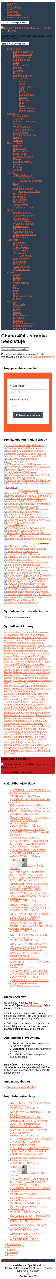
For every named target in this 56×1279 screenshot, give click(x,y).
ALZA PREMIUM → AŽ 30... (25, 1239)
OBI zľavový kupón (28, 734)
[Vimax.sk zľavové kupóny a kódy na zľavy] (45, 539)
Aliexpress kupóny (14, 640)
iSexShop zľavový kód (21, 718)
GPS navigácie (21, 250)
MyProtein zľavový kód (28, 661)
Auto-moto (12, 240)
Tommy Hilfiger (27, 108)
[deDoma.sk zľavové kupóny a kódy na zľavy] (29, 520)
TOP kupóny (13, 6)
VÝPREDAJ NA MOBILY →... (25, 1194)
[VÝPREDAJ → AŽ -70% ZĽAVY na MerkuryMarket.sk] (31, 793)
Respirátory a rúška (29, 191)
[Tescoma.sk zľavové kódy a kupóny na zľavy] (28, 480)
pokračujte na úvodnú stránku (38, 357)
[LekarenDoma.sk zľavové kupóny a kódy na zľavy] (14, 514)
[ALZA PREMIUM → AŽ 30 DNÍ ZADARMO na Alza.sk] (31, 1236)
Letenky (17, 312)
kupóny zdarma (38, 747)
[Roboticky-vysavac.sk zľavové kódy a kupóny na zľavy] (17, 475)
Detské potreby (21, 226)
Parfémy (17, 68)
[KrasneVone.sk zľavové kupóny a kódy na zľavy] (29, 539)
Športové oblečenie (23, 215)
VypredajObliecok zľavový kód (20, 704)
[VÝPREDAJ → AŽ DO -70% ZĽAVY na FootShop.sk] (31, 1200)
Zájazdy (17, 307)
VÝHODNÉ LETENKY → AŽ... (26, 1212)
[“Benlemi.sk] (37, 583)
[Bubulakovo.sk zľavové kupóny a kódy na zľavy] (29, 506)
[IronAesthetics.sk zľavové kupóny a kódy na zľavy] (38, 562)
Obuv (16, 62)
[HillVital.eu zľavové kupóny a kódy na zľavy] (11, 536)
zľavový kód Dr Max (19, 691)
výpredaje (36, 745)
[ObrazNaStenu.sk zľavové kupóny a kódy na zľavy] (28, 533)
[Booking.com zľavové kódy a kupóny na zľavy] (12, 498)
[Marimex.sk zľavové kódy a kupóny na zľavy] (29, 472)
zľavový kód (17, 750)
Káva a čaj (18, 318)
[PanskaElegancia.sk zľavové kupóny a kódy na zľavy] (40, 557)
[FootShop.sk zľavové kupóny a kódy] (12, 448)
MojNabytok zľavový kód (31, 664)
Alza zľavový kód (27, 678)
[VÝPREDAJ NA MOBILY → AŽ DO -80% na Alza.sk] (31, 1191)
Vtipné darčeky (21, 283)
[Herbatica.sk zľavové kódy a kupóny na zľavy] (12, 506)
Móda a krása (14, 49)
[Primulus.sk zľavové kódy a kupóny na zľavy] (11, 490)
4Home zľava (36, 702)
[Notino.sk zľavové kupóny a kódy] (10, 453)
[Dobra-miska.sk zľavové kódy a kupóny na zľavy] (28, 490)
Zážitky (17, 275)
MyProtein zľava (12, 683)
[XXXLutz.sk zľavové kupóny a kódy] (11, 451)
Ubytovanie (19, 304)
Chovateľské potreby (24, 323)
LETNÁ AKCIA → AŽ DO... (24, 880)
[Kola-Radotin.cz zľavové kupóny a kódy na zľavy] (14, 575)
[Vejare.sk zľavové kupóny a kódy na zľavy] (31, 496)
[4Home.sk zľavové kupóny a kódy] (37, 451)
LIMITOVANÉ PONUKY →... (25, 919)
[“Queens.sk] (11, 594)
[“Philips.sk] (26, 586)
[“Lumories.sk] (11, 586)
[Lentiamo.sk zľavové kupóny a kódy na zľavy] (11, 570)
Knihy (16, 291)
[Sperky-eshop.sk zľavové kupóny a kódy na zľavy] (14, 496)
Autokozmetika (21, 248)
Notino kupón (18, 707)
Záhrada (17, 170)
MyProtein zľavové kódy (35, 710)
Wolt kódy (17, 699)
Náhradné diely (21, 258)
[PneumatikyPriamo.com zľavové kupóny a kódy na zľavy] (34, 570)
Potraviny (18, 320)
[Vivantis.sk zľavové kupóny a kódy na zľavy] (39, 581)
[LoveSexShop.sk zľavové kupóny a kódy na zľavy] (14, 549)
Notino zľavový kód (35, 667)
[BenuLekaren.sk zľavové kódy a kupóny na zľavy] (28, 469)
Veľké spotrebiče (22, 127)
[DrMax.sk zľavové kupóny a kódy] (40, 453)
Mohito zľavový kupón (29, 721)
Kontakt (11, 1255)
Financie (17, 164)
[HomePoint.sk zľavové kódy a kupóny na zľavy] (41, 504)
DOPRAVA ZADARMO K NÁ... (26, 805)
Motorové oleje (21, 264)
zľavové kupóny (12, 745)
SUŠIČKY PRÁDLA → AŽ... (25, 1230)
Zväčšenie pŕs (26, 178)
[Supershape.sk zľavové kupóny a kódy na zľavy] (28, 536)
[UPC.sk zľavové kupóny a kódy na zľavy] (25, 578)
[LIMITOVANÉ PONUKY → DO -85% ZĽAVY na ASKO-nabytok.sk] (31, 916)
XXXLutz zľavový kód (34, 699)
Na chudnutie (20, 194)
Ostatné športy (20, 237)
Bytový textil (19, 154)
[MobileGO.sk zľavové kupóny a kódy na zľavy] (28, 509)
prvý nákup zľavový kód (37, 750)
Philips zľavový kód (28, 731)
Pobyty (16, 309)
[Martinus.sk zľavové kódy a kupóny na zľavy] (11, 501)
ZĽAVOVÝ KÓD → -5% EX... (25, 910)
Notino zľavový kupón (15, 686)
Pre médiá (12, 1252)
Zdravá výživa (20, 205)
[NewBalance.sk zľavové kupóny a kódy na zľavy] (30, 565)
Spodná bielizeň (21, 60)
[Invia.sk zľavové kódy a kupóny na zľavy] (41, 501)
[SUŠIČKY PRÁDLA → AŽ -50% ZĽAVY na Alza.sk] (31, 1227)
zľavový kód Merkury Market (19, 632)
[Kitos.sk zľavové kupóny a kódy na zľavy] (45, 533)
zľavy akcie (10, 753)
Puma (22, 105)
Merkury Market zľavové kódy (19, 653)
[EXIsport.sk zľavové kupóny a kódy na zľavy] (24, 559)
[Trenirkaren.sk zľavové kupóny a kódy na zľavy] (43, 546)
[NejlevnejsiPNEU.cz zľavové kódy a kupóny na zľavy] (33, 498)
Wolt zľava (41, 651)
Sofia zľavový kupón (37, 707)
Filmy (16, 288)
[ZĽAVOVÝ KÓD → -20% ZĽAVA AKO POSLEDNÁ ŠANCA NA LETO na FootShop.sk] (31, 898)
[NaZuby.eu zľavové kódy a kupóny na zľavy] (11, 504)
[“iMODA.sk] (27, 600)
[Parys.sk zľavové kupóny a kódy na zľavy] (42, 509)
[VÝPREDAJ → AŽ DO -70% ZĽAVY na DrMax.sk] (31, 965)
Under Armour (26, 111)
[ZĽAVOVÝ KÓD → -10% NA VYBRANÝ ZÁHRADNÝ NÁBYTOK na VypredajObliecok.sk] (31, 928)
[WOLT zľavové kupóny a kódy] (24, 461)
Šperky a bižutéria (22, 76)
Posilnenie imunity (23, 189)
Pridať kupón (14, 1244)
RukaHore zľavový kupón (23, 675)
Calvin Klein (25, 86)
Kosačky (17, 167)
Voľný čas (12, 301)
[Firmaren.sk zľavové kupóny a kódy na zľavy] (11, 509)
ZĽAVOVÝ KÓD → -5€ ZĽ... (24, 846)
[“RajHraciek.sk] (33, 589)
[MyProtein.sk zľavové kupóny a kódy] (12, 456)
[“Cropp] (21, 597)
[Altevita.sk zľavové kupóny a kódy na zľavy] (10, 533)
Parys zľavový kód (27, 739)
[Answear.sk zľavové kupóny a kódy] (29, 459)
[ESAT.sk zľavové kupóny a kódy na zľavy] (29, 493)
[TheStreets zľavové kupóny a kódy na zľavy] (12, 467)
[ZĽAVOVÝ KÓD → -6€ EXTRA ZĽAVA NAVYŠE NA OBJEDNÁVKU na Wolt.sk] (31, 835)
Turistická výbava (22, 221)
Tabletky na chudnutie (30, 180)
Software (18, 140)
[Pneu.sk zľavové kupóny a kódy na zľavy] (36, 530)
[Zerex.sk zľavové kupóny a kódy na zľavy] (25, 581)
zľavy (7, 750)
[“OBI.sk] (9, 589)
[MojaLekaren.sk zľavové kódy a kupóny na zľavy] (39, 475)
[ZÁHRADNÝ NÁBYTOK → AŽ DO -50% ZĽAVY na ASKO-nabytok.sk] (31, 946)
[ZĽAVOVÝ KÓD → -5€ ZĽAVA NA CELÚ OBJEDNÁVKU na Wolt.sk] (31, 844)
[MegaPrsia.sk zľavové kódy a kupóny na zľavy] (12, 472)
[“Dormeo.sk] (25, 594)
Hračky (17, 280)
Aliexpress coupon (14, 667)
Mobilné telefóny (22, 116)
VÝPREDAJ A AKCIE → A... (25, 940)
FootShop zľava (26, 651)
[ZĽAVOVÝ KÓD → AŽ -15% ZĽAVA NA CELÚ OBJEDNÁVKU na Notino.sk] (31, 811)
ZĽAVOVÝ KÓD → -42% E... (25, 976)
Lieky (16, 183)
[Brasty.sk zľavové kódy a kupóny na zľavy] (10, 477)
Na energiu (19, 197)
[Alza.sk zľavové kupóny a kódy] (41, 456)
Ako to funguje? (15, 1247)
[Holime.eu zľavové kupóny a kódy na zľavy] (32, 514)
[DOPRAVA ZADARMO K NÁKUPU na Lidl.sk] (31, 802)
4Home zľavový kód (32, 643)
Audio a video (20, 132)
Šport (10, 210)
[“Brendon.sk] (11, 592)
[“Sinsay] (19, 589)
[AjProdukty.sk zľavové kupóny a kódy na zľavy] (29, 517)
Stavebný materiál (22, 162)
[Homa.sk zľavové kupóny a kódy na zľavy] (46, 575)
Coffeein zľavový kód (32, 723)
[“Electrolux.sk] (12, 600)
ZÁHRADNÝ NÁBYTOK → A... (26, 949)
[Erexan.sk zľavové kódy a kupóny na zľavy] (25, 504)
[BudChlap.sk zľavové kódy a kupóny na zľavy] (12, 480)
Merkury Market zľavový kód (19, 648)
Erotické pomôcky (22, 326)
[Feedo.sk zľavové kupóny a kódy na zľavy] (45, 517)
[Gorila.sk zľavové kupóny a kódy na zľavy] (10, 522)
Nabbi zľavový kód (28, 737)
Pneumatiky (19, 242)
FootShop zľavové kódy (34, 637)
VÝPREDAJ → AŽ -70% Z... (25, 795)
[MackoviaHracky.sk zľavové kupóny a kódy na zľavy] (15, 562)
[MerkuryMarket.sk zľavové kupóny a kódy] (14, 445)
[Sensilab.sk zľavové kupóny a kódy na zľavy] (11, 578)
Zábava (11, 272)
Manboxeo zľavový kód (16, 712)
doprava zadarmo (19, 747)
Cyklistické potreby (23, 232)
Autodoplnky (19, 261)
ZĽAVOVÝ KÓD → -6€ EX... (25, 837)
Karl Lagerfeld (26, 94)
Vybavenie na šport (23, 223)
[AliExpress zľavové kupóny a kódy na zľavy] (36, 464)
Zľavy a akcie (14, 14)
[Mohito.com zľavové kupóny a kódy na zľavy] (28, 456)
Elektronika (13, 113)
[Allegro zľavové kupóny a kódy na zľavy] (43, 467)
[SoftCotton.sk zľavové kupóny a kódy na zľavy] (12, 512)
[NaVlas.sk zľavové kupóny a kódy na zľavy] (10, 567)
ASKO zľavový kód (28, 659)
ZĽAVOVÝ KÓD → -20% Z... (25, 901)
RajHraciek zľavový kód (30, 742)
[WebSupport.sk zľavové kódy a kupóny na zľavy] (26, 477)
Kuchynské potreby (23, 156)
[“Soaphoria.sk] (27, 592)
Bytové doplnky (21, 151)
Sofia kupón (19, 680)
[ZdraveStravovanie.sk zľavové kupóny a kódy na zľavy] (17, 528)
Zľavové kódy (14, 9)
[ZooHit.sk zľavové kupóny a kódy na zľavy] (10, 559)
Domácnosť (19, 148)
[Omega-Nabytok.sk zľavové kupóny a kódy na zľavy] (15, 525)
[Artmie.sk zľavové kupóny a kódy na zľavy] (43, 520)
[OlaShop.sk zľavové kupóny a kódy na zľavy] (11, 581)
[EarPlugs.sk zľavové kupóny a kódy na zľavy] (31, 575)
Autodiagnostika (21, 266)
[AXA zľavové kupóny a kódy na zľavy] (15, 464)
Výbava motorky (21, 269)
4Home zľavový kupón (16, 702)
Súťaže (11, 1250)
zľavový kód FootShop (22, 635)
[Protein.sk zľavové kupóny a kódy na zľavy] (44, 496)
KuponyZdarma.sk (11, 1260)
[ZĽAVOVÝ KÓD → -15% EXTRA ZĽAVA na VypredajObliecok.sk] (18, 866)
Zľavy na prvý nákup (18, 17)
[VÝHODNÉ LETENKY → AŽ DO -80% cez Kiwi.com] (31, 1209)
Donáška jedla (21, 315)
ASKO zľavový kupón (36, 640)
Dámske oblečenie (23, 51)
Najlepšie (12, 3)
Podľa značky (20, 78)
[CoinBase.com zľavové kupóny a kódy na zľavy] (30, 512)
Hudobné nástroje (22, 296)
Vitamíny (17, 186)
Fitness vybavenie (22, 229)
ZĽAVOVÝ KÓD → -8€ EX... (25, 856)
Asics (22, 84)
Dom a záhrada (15, 143)
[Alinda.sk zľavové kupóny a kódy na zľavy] (10, 530)
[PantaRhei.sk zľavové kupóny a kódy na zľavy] (12, 520)
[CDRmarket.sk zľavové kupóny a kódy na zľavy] (13, 546)
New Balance (26, 100)
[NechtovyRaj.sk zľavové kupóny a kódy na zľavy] (26, 522)
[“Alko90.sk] (31, 602)
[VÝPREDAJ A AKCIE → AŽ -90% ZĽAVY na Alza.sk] (31, 937)
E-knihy (17, 299)
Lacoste (23, 97)
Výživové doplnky (22, 175)
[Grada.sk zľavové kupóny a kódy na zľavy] (10, 573)
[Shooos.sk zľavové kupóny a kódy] (11, 469)
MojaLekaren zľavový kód (22, 729)
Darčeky (17, 277)
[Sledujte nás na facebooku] (19, 1087)
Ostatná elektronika (23, 129)
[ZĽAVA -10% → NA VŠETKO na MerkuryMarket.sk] (31, 956)
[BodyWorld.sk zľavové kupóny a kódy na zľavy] (39, 578)
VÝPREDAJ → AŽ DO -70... (25, 967)
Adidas (23, 81)
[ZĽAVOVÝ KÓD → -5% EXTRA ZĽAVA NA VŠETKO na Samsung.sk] (31, 907)
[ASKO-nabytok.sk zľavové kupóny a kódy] (31, 448)
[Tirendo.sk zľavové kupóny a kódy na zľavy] (42, 567)
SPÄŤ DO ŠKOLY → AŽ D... (25, 986)
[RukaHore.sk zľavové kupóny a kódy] (25, 453)
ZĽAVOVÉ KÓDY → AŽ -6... (25, 825)
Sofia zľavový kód (22, 656)
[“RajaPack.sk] (34, 597)
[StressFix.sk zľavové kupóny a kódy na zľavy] (12, 539)
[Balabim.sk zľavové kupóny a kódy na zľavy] (37, 528)
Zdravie (11, 172)
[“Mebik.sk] (10, 597)
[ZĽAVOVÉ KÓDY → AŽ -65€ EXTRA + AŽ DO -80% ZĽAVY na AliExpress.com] (31, 823)
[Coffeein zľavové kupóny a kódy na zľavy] (29, 467)
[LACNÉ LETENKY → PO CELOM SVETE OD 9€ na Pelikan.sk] (31, 1218)
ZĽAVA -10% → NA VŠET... (24, 958)
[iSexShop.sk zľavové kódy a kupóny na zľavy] (27, 501)
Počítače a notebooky (24, 121)
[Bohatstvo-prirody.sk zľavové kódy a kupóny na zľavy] (28, 483)
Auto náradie (26, 256)
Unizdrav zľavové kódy (22, 715)
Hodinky (17, 137)
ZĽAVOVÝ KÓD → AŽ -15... (24, 814)
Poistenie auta (20, 245)
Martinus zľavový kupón (16, 726)
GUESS (23, 92)
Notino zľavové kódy (25, 694)
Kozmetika (18, 70)
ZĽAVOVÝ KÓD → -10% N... (25, 931)
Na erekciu (19, 202)
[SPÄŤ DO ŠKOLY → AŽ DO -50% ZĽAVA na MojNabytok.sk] (31, 983)
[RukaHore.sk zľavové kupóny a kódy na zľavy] (12, 517)
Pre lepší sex (20, 199)
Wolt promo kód (12, 643)
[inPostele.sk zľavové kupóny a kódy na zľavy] (30, 551)
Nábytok (17, 146)
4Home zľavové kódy (23, 688)
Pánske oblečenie (22, 54)
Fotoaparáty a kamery (24, 135)
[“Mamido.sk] (40, 586)
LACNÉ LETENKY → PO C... (25, 1221)
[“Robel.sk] (24, 583)
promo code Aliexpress (39, 680)
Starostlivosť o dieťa (23, 207)
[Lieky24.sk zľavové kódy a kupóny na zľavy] (43, 480)
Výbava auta (19, 253)
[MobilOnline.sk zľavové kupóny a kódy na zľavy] (13, 554)
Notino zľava (44, 645)
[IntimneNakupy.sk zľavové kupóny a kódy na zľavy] (35, 549)
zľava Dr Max (28, 669)
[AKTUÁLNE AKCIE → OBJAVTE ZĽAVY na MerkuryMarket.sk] (31, 886)
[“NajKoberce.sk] (42, 594)
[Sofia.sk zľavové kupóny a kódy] (25, 451)
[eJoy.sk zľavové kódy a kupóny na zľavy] (46, 483)
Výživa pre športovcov (24, 234)
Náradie (17, 159)
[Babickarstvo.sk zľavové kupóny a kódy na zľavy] (13, 493)
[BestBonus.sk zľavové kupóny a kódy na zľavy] (31, 554)
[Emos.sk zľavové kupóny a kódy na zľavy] (34, 573)
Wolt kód (29, 696)
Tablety (17, 124)
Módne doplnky (21, 65)
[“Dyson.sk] (42, 592)
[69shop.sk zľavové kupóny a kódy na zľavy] (23, 530)
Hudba (16, 293)
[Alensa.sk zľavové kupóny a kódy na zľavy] (29, 546)
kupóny (26, 745)
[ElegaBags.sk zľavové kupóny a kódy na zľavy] (26, 567)
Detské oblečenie (22, 57)
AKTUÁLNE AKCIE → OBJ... (25, 889)
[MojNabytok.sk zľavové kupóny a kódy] (35, 445)
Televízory (18, 119)
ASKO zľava (17, 696)
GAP (21, 89)
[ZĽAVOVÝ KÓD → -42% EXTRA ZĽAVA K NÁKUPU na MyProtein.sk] (31, 974)
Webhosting (19, 328)
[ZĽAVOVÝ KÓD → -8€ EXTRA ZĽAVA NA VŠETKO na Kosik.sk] (31, 853)
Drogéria (17, 73)
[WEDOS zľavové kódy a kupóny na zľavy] (10, 483)
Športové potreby (22, 213)
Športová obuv (21, 218)
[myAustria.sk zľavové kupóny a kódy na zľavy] (44, 493)
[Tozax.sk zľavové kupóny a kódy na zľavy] (22, 573)
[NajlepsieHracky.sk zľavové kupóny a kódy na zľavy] (15, 557)
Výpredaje (12, 11)
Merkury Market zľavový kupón (20, 645)
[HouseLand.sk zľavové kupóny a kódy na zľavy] (13, 551)
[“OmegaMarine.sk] (14, 602)
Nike (21, 103)
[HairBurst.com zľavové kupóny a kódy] (13, 459)
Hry (15, 285)
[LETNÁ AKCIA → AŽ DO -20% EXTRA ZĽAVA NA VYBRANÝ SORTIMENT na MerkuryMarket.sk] (31, 877)
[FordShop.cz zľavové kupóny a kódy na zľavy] (12, 565)
